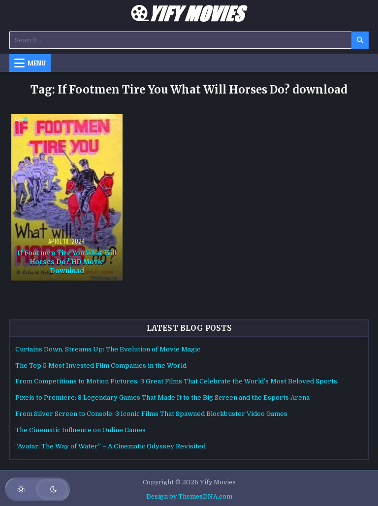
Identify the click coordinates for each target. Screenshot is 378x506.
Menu (37, 63)
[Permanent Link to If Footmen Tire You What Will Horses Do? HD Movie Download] (66, 197)
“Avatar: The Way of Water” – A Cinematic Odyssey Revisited (110, 446)
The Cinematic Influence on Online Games (80, 430)
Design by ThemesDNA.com (189, 496)
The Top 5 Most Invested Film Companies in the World (101, 365)
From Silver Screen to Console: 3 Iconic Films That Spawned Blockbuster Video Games (151, 413)
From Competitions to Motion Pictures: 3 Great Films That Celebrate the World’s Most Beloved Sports (176, 381)
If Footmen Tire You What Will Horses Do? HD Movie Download (67, 262)
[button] (37, 489)
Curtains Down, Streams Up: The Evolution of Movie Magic (107, 349)
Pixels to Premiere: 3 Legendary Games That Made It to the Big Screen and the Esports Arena (162, 397)
